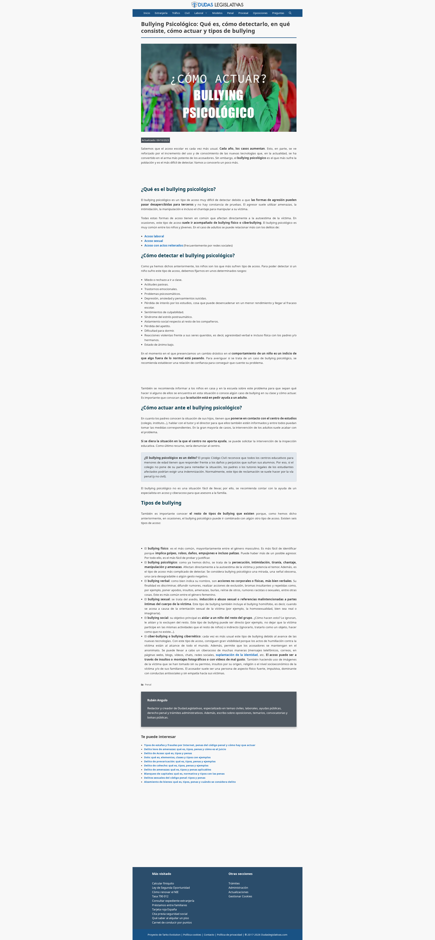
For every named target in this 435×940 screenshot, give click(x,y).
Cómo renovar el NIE (165, 892)
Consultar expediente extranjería (173, 901)
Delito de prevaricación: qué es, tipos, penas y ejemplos (179, 761)
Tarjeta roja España (164, 909)
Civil (187, 13)
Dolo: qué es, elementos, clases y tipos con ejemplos (177, 757)
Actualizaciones (238, 892)
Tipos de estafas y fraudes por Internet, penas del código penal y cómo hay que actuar (199, 745)
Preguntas (278, 13)
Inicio (147, 13)
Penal (230, 13)
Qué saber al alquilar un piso (170, 918)
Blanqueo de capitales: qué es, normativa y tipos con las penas (184, 773)
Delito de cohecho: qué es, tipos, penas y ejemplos (176, 765)
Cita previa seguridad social (169, 914)
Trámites (234, 883)
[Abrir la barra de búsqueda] (290, 13)
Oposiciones (260, 13)
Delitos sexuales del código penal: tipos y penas (174, 777)
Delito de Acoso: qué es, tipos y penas (168, 753)
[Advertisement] (219, 826)
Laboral (198, 13)
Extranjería (161, 13)
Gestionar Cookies (240, 896)
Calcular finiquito (163, 883)
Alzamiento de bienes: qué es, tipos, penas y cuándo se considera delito (190, 781)
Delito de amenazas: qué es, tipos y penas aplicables (177, 769)
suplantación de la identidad (237, 655)
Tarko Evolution (171, 934)
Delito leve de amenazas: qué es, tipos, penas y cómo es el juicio (185, 749)
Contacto (209, 934)
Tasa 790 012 (160, 896)
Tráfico (176, 13)
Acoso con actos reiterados (163, 245)
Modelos (217, 13)
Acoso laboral (154, 236)
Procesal (243, 13)
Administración (238, 888)
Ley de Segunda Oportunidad (171, 888)
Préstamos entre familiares (169, 905)
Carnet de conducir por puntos (172, 922)
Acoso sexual (153, 241)
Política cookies (192, 934)
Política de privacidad (229, 934)
